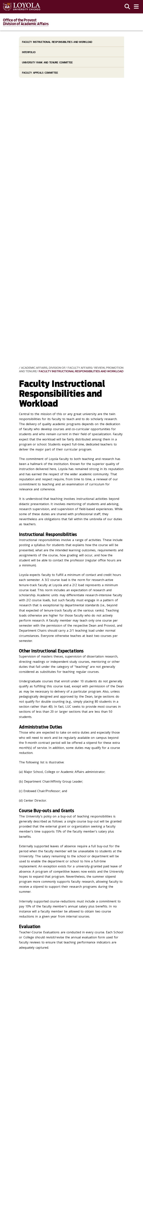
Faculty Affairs (80, 368)
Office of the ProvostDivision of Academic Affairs (26, 22)
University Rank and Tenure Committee (47, 62)
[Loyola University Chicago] (21, 7)
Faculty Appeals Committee (40, 72)
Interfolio (28, 52)
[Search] (127, 6)
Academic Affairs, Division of (43, 368)
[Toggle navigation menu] (136, 6)
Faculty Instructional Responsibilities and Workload (81, 371)
